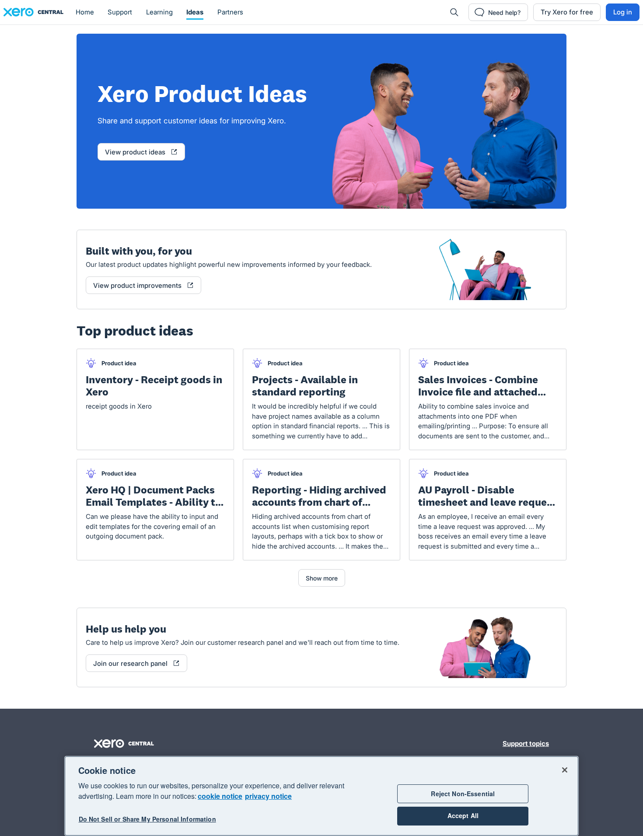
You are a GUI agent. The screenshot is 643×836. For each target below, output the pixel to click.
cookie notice (220, 796)
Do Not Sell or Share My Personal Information (147, 819)
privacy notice (268, 796)
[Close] (564, 770)
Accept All (463, 816)
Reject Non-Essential (463, 793)
